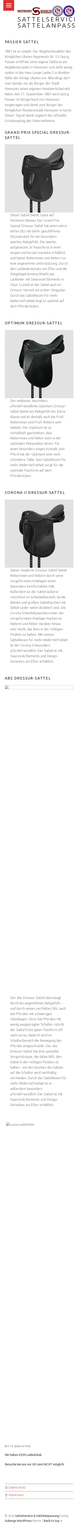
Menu (8, 5)
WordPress (24, 1520)
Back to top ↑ (53, 1520)
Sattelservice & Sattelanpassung (37, 1515)
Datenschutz (17, 1487)
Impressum (16, 1495)
